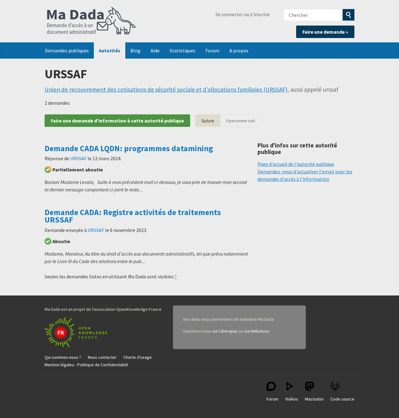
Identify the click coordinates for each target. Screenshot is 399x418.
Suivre (207, 121)
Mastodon (314, 399)
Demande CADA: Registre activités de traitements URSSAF (133, 216)
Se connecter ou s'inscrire (242, 14)
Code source (342, 399)
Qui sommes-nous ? (63, 357)
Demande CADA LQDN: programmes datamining (129, 148)
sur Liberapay (225, 331)
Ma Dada (91, 21)
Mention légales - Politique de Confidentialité (86, 365)
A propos (238, 50)
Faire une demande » (325, 32)
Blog (135, 50)
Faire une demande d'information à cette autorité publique (117, 121)
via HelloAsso (256, 331)
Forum (212, 50)
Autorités (109, 50)
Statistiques (182, 50)
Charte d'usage (137, 357)
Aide (155, 50)
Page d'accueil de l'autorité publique (295, 164)
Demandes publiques (67, 50)
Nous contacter (102, 357)
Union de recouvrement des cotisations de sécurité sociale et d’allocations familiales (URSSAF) (166, 89)
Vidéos (291, 399)
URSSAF (78, 158)
